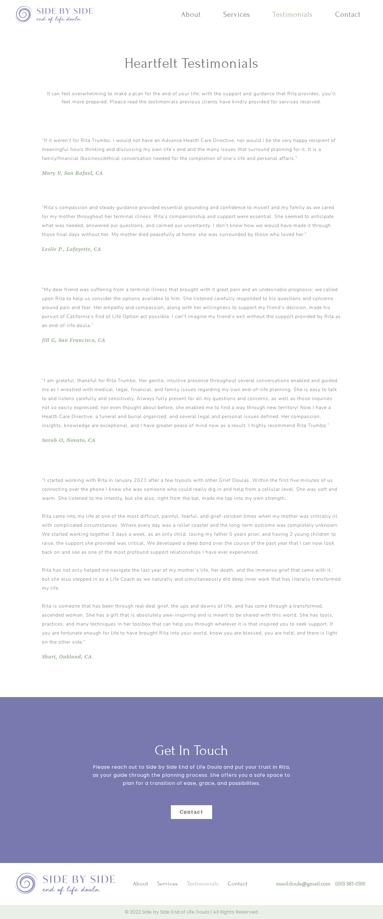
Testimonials (293, 14)
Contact (348, 14)
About (191, 14)
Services (236, 14)
